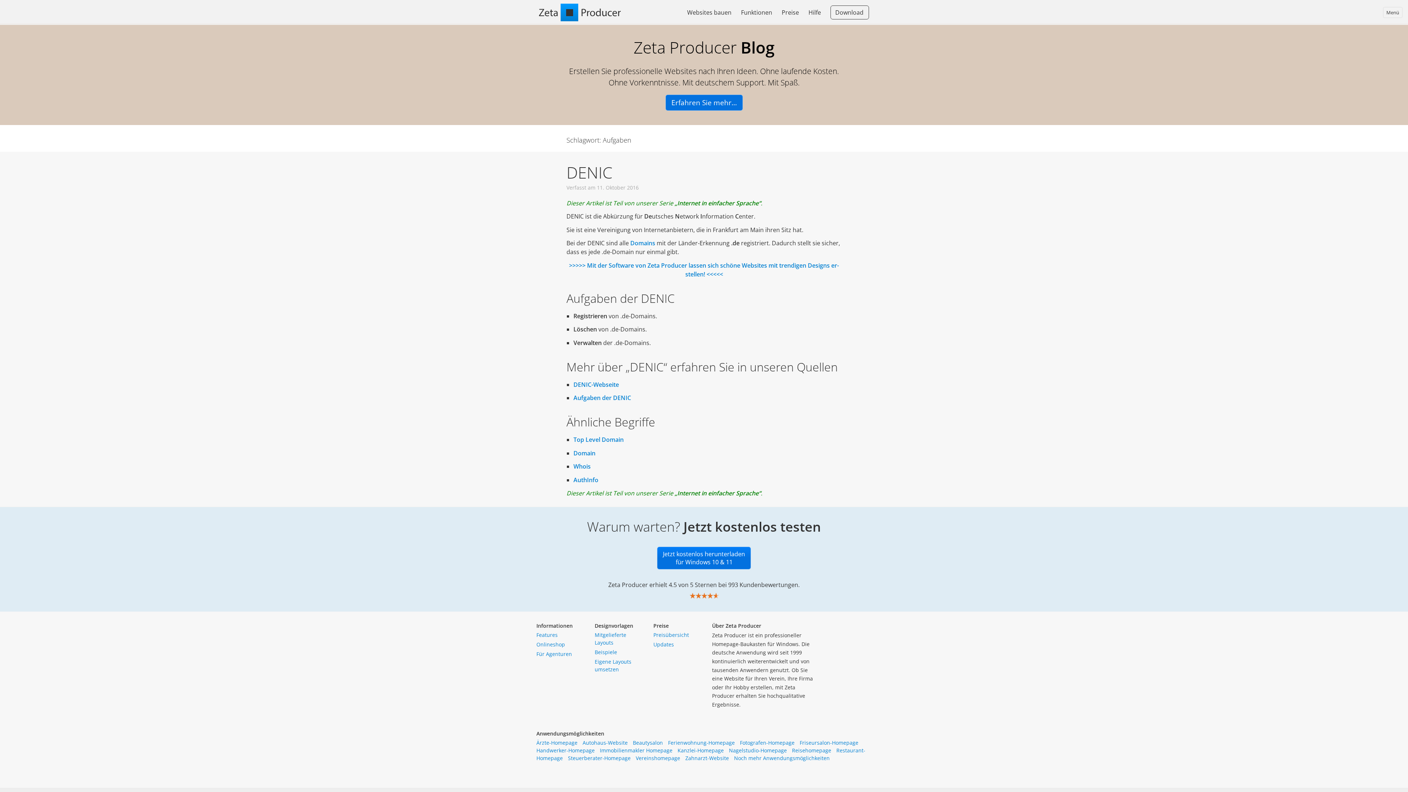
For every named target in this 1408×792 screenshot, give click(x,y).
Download (849, 12)
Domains (642, 243)
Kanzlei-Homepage (701, 750)
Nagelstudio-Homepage (758, 750)
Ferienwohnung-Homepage (701, 742)
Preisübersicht (671, 634)
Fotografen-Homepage (767, 742)
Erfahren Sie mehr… (704, 102)
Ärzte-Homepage (557, 742)
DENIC (589, 172)
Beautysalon (648, 742)
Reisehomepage (811, 750)
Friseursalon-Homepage (829, 742)
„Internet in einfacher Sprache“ (718, 203)
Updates (663, 644)
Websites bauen (709, 12)
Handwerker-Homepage (565, 750)
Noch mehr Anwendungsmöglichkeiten (782, 758)
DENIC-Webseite (596, 385)
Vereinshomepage (658, 758)
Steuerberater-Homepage (599, 758)
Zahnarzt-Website (707, 758)
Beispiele (606, 652)
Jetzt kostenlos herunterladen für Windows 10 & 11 (704, 558)
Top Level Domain (598, 440)
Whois (582, 466)
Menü (1392, 12)
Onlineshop (550, 644)
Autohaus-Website (605, 742)
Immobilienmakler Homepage (636, 750)
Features (547, 634)
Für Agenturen (554, 653)
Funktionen (756, 12)
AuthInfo (585, 480)
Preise (790, 12)
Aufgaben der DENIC (602, 398)
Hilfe (814, 12)
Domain (584, 453)
